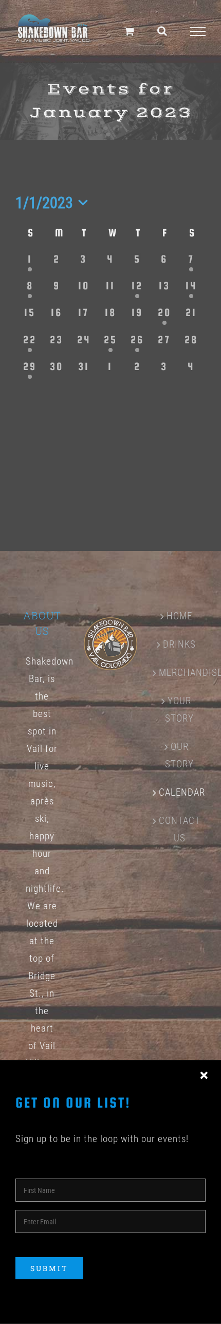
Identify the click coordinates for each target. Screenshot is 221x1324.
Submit (49, 1268)
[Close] (204, 1075)
